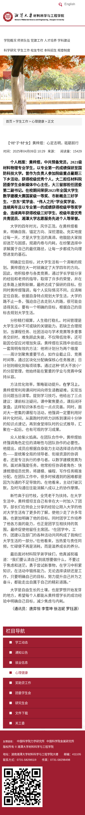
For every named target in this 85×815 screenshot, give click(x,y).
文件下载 (20, 713)
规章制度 (64, 50)
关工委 (18, 723)
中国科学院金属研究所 (60, 741)
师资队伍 (23, 40)
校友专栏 (37, 50)
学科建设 (64, 40)
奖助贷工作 (21, 683)
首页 (9, 121)
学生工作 (23, 50)
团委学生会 (21, 693)
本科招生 (50, 50)
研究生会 (20, 703)
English (69, 4)
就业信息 (20, 662)
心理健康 (38, 121)
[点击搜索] (60, 4)
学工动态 (20, 642)
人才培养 (50, 40)
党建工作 (37, 40)
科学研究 (10, 50)
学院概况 (10, 40)
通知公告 (20, 652)
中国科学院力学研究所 (30, 741)
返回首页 (42, 17)
